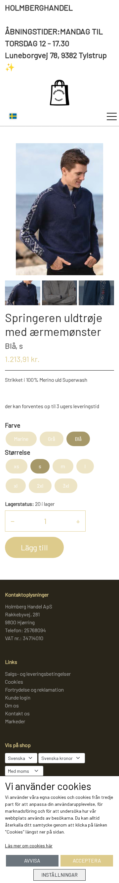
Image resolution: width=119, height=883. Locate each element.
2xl (40, 485)
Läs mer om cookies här (29, 845)
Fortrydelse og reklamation (34, 689)
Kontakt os (17, 713)
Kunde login (17, 697)
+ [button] (78, 521)
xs (16, 466)
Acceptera (87, 861)
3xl (66, 485)
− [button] (13, 521)
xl (16, 485)
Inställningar (59, 875)
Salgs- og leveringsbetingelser (38, 673)
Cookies (14, 681)
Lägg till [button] (34, 547)
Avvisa (32, 861)
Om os (12, 705)
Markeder (15, 721)
